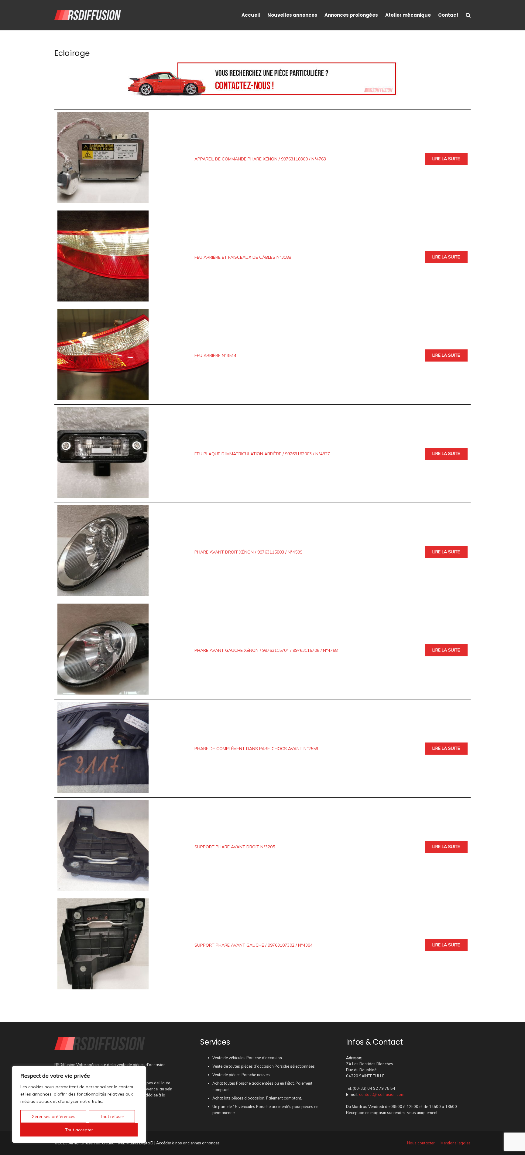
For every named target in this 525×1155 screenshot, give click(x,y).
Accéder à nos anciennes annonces (188, 1142)
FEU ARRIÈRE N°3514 (215, 355)
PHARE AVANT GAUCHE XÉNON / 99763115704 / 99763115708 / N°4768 (266, 650)
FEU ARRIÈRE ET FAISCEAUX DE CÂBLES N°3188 (242, 257)
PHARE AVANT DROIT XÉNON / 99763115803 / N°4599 (248, 552)
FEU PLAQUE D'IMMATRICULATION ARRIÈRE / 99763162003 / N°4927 (262, 453)
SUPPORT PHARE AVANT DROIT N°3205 (234, 847)
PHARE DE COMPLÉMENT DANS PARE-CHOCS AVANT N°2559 (256, 748)
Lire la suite (446, 158)
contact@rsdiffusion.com (381, 1094)
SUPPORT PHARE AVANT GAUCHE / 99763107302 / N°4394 (253, 945)
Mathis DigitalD (139, 1142)
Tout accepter (79, 1130)
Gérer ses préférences (53, 1116)
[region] (79, 1104)
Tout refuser (112, 1116)
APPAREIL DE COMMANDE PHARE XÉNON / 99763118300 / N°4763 (260, 159)
